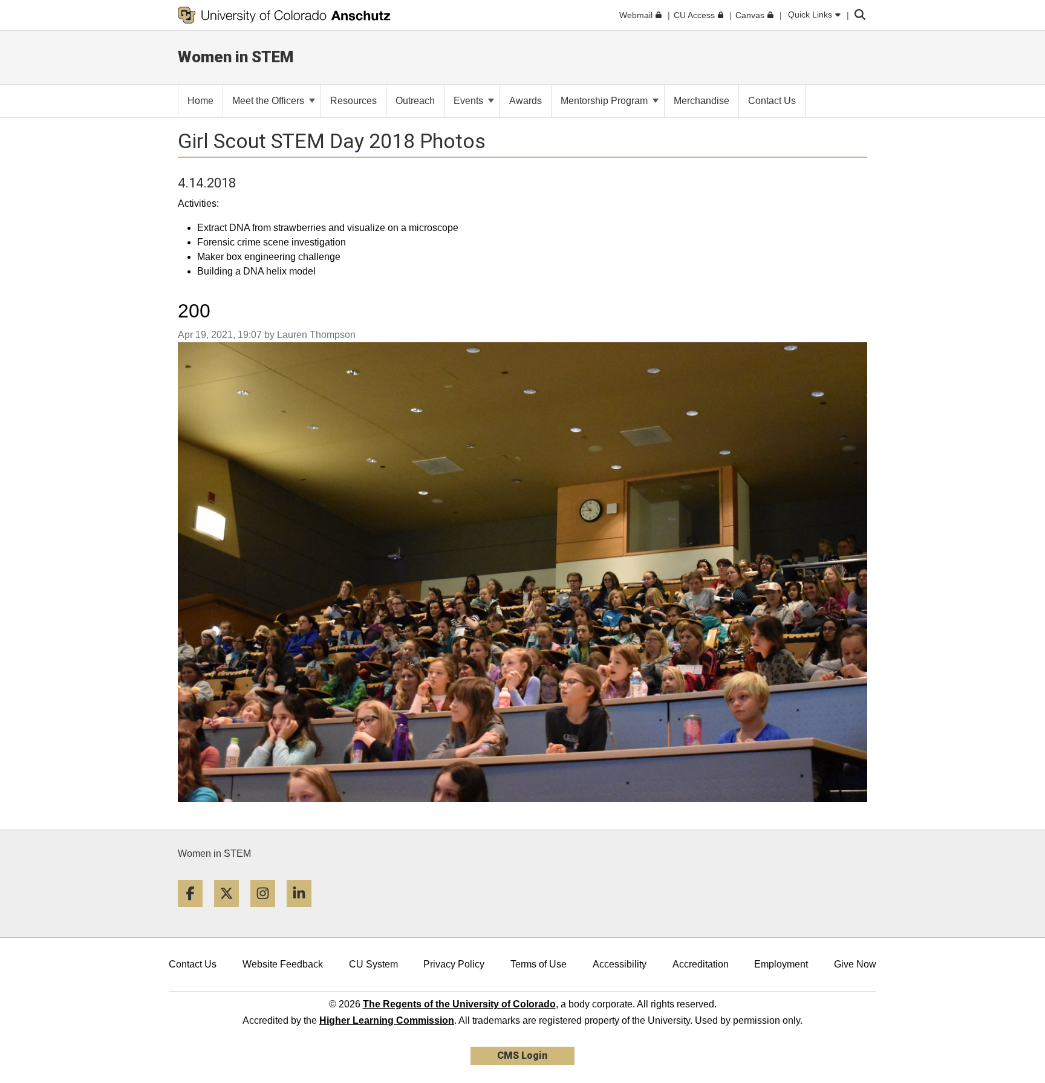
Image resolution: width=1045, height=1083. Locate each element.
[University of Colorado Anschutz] (284, 15)
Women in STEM (214, 853)
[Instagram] (267, 911)
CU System (373, 964)
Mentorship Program (605, 101)
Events (470, 101)
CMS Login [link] (522, 1055)
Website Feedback (283, 964)
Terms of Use (538, 964)
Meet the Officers (269, 101)
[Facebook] (195, 911)
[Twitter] (231, 911)
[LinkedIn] (304, 911)
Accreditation (700, 964)
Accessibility (619, 964)
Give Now (855, 964)
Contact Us (192, 964)
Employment (781, 964)
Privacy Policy (453, 964)
